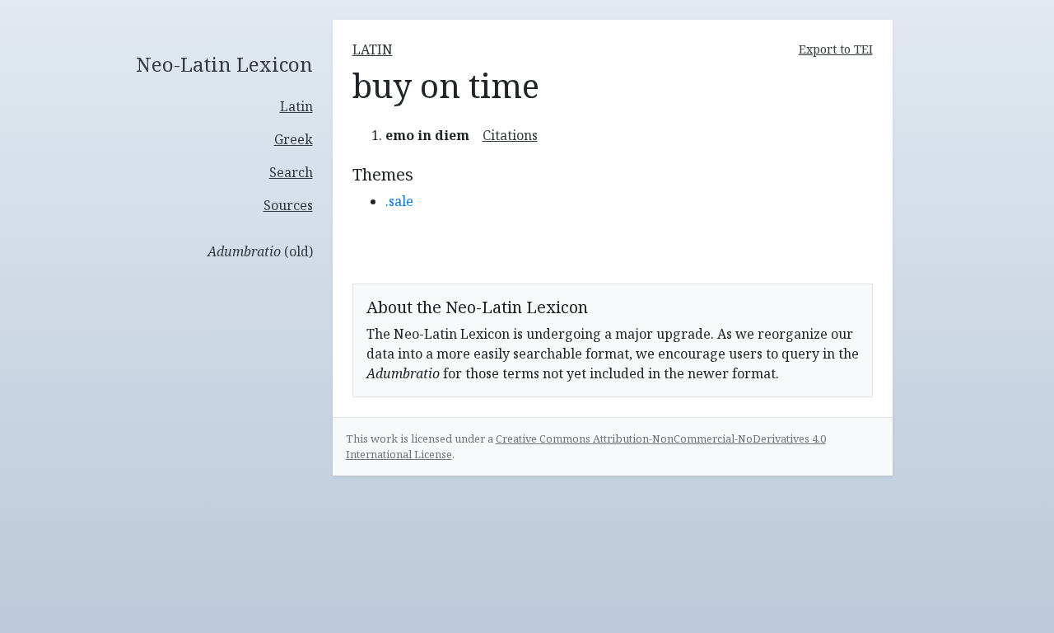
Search (291, 172)
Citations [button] (510, 135)
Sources (288, 205)
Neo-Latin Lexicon (224, 65)
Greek (293, 139)
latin (372, 49)
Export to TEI (836, 49)
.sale (399, 201)
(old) (260, 251)
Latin (296, 106)
